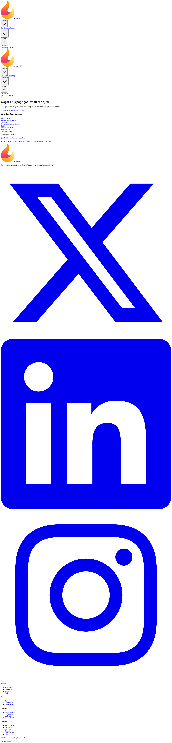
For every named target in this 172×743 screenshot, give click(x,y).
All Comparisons (10, 712)
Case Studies (9, 703)
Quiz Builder (5, 138)
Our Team (8, 729)
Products (4, 20)
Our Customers (5, 28)
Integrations (21, 138)
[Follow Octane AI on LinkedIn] (86, 509)
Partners (4, 38)
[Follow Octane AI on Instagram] (86, 680)
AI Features (13, 138)
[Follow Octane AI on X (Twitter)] (86, 338)
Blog (6, 701)
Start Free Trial (9, 733)
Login (3, 47)
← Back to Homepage (8, 110)
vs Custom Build (10, 717)
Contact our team (31, 141)
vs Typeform (9, 714)
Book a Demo (9, 47)
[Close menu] (21, 66)
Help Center (48, 141)
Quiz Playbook (9, 704)
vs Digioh (8, 716)
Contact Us (4, 45)
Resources (5, 30)
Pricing (12, 28)
